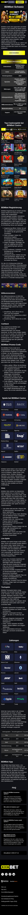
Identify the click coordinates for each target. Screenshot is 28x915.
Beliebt (8, 129)
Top (2, 129)
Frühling (15, 129)
